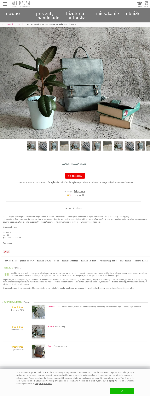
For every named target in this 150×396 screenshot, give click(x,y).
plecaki (79, 208)
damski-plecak (11, 261)
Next (145, 79)
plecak (56, 261)
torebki (68, 208)
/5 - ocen (75, 195)
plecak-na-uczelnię (89, 261)
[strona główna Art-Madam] (21, 4)
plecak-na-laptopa (70, 261)
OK (122, 391)
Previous (5, 79)
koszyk (140, 6)
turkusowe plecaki (108, 261)
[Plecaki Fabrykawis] (39, 318)
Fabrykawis (53, 182)
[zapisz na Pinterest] (6, 251)
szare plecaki (125, 261)
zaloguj (146, 6)
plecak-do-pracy (27, 261)
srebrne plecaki (141, 261)
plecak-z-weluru (44, 261)
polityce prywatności (43, 384)
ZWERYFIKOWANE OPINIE (18, 302)
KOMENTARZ (12, 268)
